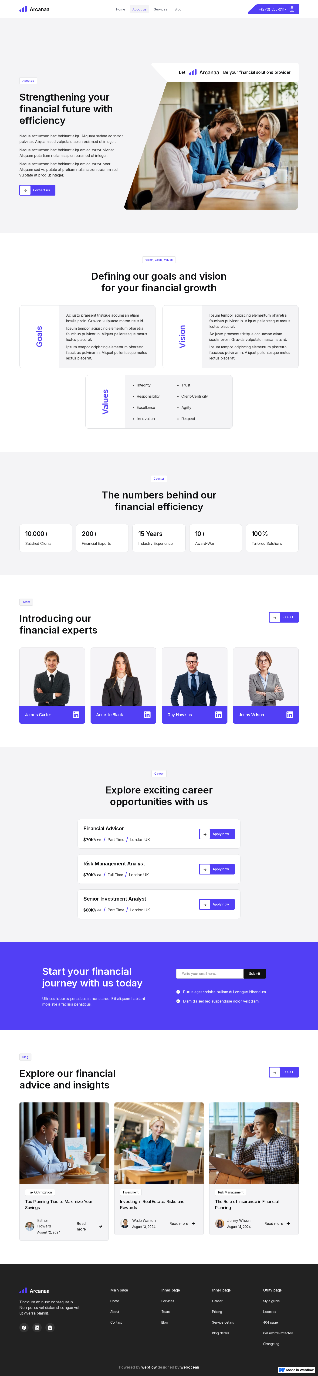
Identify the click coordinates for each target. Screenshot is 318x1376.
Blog (178, 9)
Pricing (217, 1312)
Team (165, 1312)
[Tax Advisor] (194, 676)
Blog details (220, 1333)
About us (139, 9)
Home (120, 9)
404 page (270, 1322)
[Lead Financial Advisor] (52, 676)
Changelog (271, 1344)
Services (160, 9)
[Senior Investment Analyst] (266, 676)
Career (217, 1301)
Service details (223, 1322)
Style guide (271, 1301)
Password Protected (278, 1333)
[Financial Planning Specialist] (123, 676)
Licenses (269, 1312)
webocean (189, 1367)
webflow (149, 1367)
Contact (116, 1322)
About (114, 1312)
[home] (34, 9)
